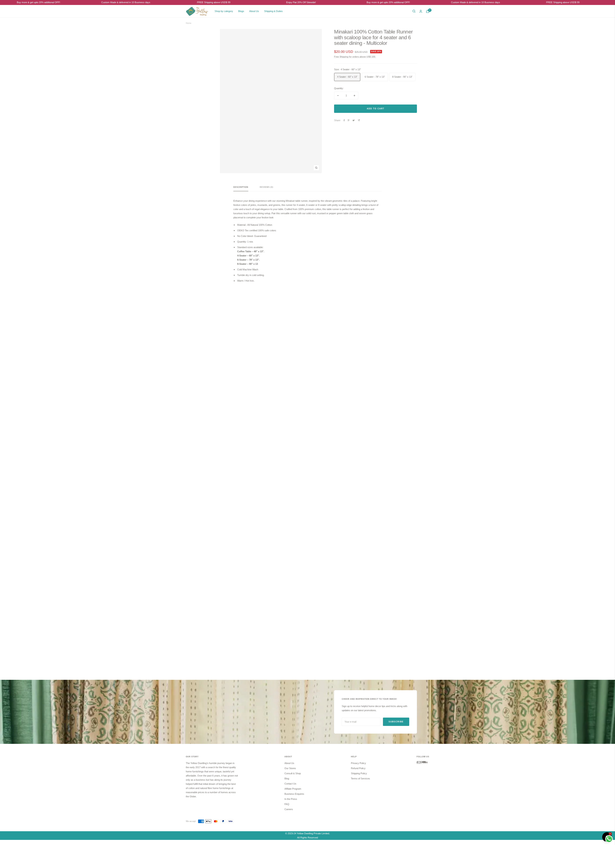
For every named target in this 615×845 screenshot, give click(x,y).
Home (188, 23)
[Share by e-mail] (359, 120)
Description (240, 187)
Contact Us (290, 783)
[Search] (414, 11)
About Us (254, 11)
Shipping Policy (359, 773)
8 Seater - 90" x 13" (402, 76)
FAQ (286, 804)
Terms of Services (360, 778)
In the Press (290, 799)
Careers (288, 809)
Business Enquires (294, 793)
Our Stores (290, 768)
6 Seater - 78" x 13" (375, 76)
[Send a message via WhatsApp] (609, 839)
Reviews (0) (266, 187)
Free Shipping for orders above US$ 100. (355, 56)
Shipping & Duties (273, 11)
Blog (286, 778)
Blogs (241, 11)
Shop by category (224, 11)
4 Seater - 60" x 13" (347, 76)
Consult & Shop (292, 773)
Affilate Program (292, 788)
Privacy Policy (358, 763)
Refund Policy (358, 768)
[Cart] (427, 11)
